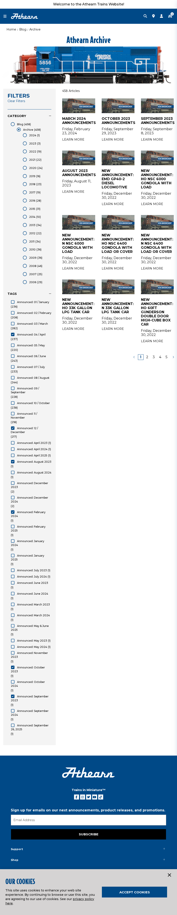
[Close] (169, 875)
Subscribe (88, 834)
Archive (35, 29)
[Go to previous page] (134, 357)
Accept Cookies (134, 892)
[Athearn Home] (24, 16)
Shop (14, 860)
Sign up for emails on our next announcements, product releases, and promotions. (88, 810)
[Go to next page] (173, 357)
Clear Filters (16, 101)
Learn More (73, 139)
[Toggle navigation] (7, 16)
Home (11, 29)
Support (17, 849)
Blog (22, 29)
